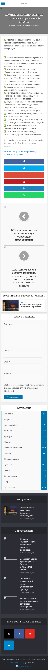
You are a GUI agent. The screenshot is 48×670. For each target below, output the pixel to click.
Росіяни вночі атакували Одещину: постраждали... (31, 305)
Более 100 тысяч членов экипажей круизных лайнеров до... (29, 602)
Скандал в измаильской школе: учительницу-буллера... (27, 584)
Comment (8, 324)
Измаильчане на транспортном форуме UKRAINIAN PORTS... (28, 564)
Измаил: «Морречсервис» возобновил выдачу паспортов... (28, 544)
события (9, 154)
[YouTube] (30, 633)
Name (7, 350)
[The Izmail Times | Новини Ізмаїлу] (24, 3)
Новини (23, 302)
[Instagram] (9, 633)
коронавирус (31, 151)
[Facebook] (19, 633)
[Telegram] (9, 645)
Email (7, 361)
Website (7, 373)
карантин (18, 151)
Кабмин (8, 151)
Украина (19, 154)
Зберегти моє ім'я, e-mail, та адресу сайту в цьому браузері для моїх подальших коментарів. (24, 388)
